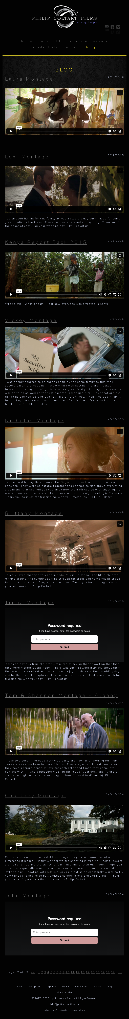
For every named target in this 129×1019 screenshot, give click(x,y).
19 (113, 972)
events (65, 986)
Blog (109, 986)
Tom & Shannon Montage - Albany (61, 695)
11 (73, 972)
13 (83, 972)
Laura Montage (29, 79)
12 (78, 972)
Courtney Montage (35, 795)
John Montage (27, 895)
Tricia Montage (29, 602)
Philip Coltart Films (62, 998)
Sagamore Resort (74, 482)
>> (120, 972)
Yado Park (64, 575)
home (27, 41)
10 (68, 972)
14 (88, 972)
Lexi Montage (27, 157)
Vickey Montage (31, 320)
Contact (97, 986)
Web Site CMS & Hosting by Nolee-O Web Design (64, 1010)
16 (98, 972)
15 (93, 972)
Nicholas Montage (34, 420)
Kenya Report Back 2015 (46, 242)
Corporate (51, 986)
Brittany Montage (34, 513)
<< (33, 972)
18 (108, 972)
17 (103, 972)
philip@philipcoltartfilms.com (64, 1004)
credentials (81, 986)
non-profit (34, 986)
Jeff (49, 872)
